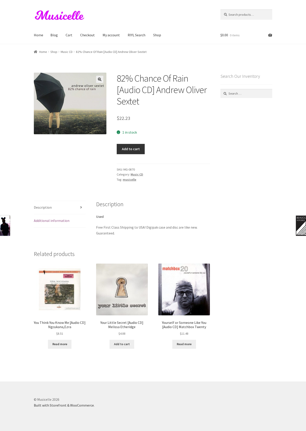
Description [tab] (43, 207)
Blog (54, 35)
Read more (59, 344)
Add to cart (131, 149)
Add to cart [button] (122, 344)
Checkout (87, 35)
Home (38, 35)
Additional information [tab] (51, 220)
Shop (157, 35)
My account (111, 35)
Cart (69, 35)
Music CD (67, 52)
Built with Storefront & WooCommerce (64, 405)
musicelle (129, 180)
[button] (99, 79)
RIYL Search (136, 35)
